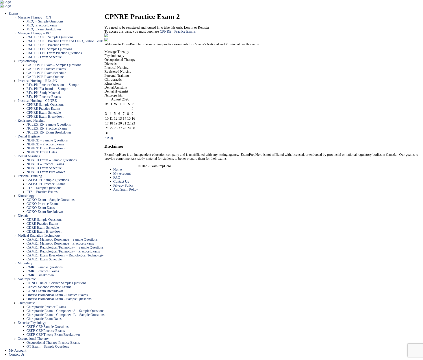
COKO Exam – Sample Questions (50, 200)
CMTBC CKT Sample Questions (49, 37)
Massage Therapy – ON (34, 17)
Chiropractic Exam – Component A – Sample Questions (65, 311)
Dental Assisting (29, 156)
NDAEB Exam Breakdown (45, 172)
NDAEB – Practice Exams (45, 164)
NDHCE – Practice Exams (45, 144)
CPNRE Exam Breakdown (45, 116)
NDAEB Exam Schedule (44, 168)
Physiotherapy (27, 61)
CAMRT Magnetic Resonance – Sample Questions (62, 239)
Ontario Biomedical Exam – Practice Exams (57, 295)
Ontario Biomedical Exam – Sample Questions (58, 299)
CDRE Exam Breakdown (44, 231)
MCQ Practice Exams (41, 25)
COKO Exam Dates (40, 208)
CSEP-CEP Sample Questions (47, 326)
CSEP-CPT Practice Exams (45, 184)
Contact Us (16, 354)
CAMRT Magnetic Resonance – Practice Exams (60, 243)
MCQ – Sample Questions (44, 21)
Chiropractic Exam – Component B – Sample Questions (65, 315)
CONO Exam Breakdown (44, 291)
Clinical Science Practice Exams (48, 287)
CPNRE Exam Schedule (43, 112)
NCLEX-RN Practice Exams (46, 128)
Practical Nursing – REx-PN (37, 81)
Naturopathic (27, 279)
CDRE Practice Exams (42, 223)
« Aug (108, 137)
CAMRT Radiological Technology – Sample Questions (65, 247)
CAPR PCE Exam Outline (45, 77)
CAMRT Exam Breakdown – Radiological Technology (65, 255)
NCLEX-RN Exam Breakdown (48, 132)
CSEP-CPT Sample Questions (47, 180)
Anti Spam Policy (125, 189)
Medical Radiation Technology (39, 235)
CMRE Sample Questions (44, 267)
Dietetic (23, 215)
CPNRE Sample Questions (45, 104)
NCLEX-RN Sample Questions (48, 124)
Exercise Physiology (32, 323)
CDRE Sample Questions (44, 219)
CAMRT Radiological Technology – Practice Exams (63, 251)
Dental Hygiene (29, 136)
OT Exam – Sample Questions (47, 346)
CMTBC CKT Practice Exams (47, 45)
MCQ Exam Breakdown (43, 29)
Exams (13, 13)
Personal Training (30, 176)
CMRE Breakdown (40, 275)
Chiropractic (26, 303)
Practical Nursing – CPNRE (37, 100)
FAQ (116, 177)
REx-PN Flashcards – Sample (47, 89)
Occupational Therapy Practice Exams (53, 342)
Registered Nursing (31, 120)
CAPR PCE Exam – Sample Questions (53, 65)
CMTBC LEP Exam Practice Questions (54, 53)
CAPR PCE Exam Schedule (46, 73)
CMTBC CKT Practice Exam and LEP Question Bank (64, 41)
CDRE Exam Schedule (42, 227)
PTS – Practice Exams (42, 192)
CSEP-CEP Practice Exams (45, 330)
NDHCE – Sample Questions (47, 140)
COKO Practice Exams (42, 204)
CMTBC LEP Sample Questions (49, 49)
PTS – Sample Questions (43, 188)
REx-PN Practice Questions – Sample (52, 85)
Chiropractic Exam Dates (43, 319)
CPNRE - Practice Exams (178, 31)
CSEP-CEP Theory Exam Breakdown (53, 334)
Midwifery (25, 263)
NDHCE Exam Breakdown (45, 148)
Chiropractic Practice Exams (46, 307)
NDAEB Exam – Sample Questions (51, 160)
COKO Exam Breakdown (44, 211)
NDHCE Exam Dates (41, 152)
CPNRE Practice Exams (43, 108)
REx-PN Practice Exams (43, 96)
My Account (17, 350)
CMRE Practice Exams (42, 271)
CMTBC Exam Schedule (44, 57)
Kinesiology (26, 196)
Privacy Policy (123, 185)
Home (117, 169)
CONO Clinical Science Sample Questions (56, 283)
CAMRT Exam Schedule (44, 259)
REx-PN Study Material (43, 93)
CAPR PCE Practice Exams (46, 69)
